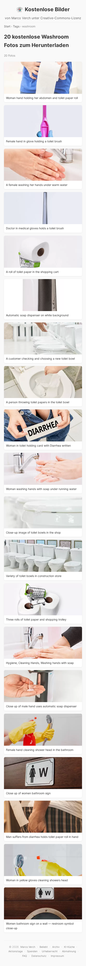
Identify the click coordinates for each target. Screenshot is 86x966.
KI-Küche (69, 946)
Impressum (57, 955)
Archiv (56, 946)
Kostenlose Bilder (47, 9)
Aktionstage (15, 951)
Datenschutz (38, 955)
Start (7, 26)
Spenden (32, 951)
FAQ (24, 955)
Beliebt (44, 946)
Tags (16, 26)
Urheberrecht (50, 951)
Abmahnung (69, 951)
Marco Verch (27, 946)
